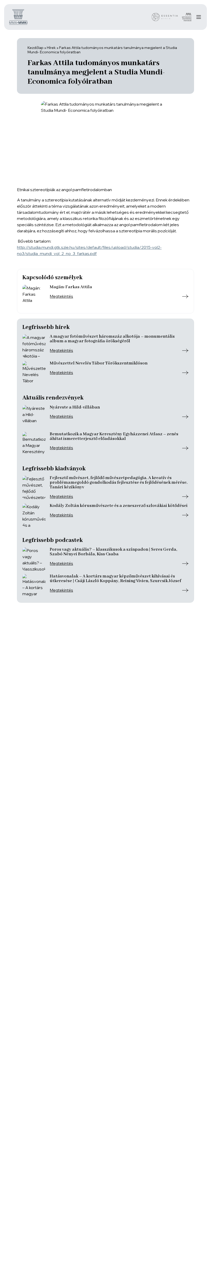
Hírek (51, 47)
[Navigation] (199, 17)
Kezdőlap (35, 47)
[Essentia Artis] (165, 17)
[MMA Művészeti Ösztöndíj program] (186, 17)
